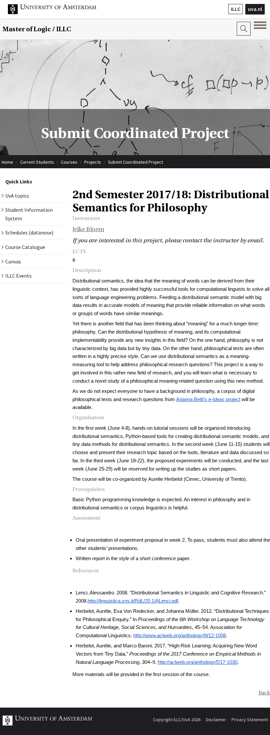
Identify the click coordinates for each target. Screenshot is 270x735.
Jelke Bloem (88, 229)
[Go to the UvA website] (57, 12)
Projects (92, 162)
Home (7, 162)
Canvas (13, 261)
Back (264, 693)
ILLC (235, 9)
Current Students (37, 162)
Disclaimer (216, 719)
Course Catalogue (25, 247)
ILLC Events (18, 275)
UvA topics (17, 195)
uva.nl (255, 9)
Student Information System (29, 214)
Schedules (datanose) (29, 232)
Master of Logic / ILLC (37, 29)
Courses (69, 162)
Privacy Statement (249, 719)
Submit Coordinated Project (135, 162)
